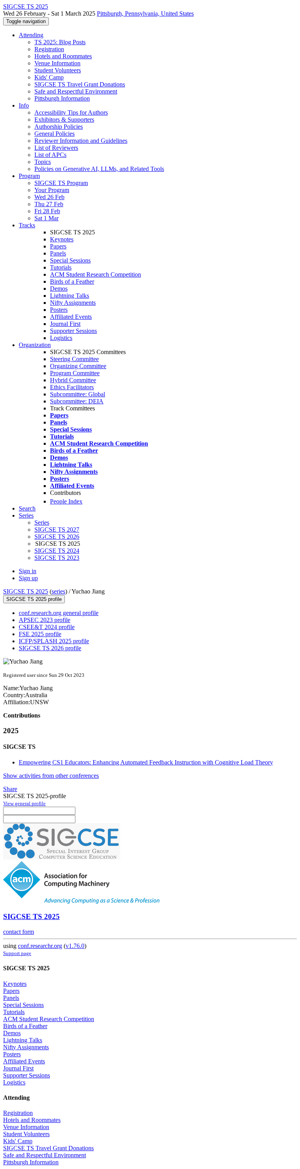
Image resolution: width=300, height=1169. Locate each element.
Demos (59, 288)
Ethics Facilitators (72, 387)
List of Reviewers (56, 147)
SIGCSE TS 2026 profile (50, 648)
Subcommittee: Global (77, 394)
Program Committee (75, 373)
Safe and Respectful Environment (75, 91)
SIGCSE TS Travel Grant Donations (79, 84)
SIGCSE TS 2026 (56, 536)
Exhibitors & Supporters (64, 119)
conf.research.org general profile (58, 613)
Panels (58, 253)
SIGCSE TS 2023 (56, 557)
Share (10, 789)
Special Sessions (70, 260)
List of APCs (50, 154)
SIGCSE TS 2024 (56, 550)
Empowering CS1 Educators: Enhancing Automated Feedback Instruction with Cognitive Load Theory (146, 762)
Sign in (27, 571)
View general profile (24, 803)
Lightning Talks (69, 295)
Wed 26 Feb (49, 197)
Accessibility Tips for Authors (71, 112)
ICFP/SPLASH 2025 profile (54, 641)
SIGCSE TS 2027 (56, 529)
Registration (49, 49)
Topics (42, 161)
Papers (58, 246)
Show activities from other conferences (51, 775)
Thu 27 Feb (48, 204)
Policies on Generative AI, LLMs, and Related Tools (99, 168)
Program (29, 176)
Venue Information (57, 63)
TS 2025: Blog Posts (60, 42)
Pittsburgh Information (62, 98)
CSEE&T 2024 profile (47, 627)
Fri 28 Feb (47, 211)
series (58, 591)
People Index (66, 501)
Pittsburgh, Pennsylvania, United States (145, 13)
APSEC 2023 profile (44, 620)
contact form (18, 931)
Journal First (65, 323)
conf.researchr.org (40, 945)
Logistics (61, 338)
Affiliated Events (71, 316)
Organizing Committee (78, 366)
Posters (59, 309)
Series (41, 522)
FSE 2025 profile (40, 634)
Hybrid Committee (73, 380)
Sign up (28, 578)
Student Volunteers (57, 70)
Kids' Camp (49, 77)
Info (24, 105)
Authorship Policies (58, 126)
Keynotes (61, 239)
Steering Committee (74, 359)
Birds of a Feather (72, 281)
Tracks (27, 225)
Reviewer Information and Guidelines (80, 140)
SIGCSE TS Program (61, 183)
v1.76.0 (75, 945)
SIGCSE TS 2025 (25, 591)
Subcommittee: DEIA (77, 401)
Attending (31, 35)
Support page (17, 953)
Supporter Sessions (73, 330)
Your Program (51, 190)
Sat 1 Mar (46, 218)
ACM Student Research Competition (95, 274)
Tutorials (60, 267)
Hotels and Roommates (63, 56)
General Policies (54, 133)
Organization (35, 345)
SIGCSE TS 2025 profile (34, 599)
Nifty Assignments (73, 302)
